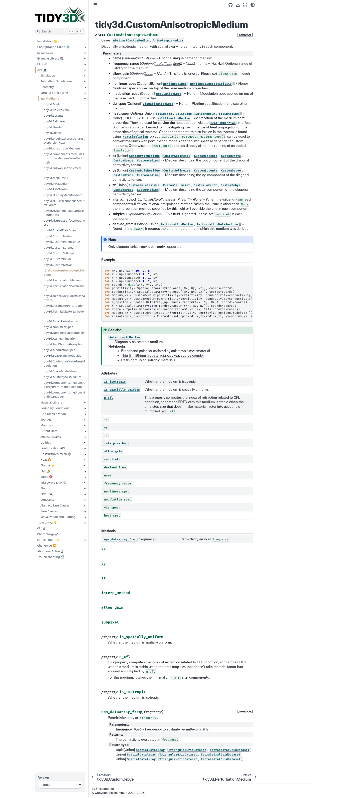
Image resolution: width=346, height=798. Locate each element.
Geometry (47, 87)
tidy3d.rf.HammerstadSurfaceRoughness (64, 213)
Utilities (45, 442)
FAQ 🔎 (42, 64)
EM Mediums (49, 98)
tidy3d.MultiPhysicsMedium (62, 377)
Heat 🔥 (45, 459)
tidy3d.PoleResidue (57, 110)
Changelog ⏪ (46, 545)
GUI (39, 528)
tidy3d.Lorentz (53, 115)
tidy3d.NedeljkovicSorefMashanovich (64, 298)
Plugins (45, 488)
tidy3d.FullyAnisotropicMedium (63, 170)
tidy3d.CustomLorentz (58, 247)
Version (43, 777)
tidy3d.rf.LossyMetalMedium (63, 195)
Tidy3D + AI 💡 (47, 523)
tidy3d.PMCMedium (57, 189)
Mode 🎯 (46, 477)
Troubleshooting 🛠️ (50, 557)
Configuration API (52, 448)
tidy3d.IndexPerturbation (61, 321)
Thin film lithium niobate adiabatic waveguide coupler (162, 355)
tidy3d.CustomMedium (59, 236)
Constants (47, 499)
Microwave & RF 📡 (53, 482)
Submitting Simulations (56, 81)
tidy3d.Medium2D (56, 178)
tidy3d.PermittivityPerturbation (64, 314)
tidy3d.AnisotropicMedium (62, 148)
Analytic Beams (50, 437)
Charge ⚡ (47, 465)
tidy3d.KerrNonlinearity (59, 338)
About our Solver (48, 551)
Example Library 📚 (50, 58)
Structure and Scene (54, 93)
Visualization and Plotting (57, 517)
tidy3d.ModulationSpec (59, 350)
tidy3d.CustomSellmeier (60, 253)
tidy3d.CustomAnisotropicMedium (64, 272)
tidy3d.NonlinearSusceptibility (64, 333)
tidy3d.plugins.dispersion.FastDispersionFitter (64, 140)
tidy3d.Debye (52, 133)
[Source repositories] (230, 5)
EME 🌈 (45, 471)
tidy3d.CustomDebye (58, 264)
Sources (45, 419)
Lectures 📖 (45, 52)
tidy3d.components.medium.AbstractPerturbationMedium (64, 385)
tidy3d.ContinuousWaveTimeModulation (64, 363)
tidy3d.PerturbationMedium (62, 280)
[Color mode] (252, 4)
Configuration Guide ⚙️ (53, 47)
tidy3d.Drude (52, 127)
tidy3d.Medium (54, 104)
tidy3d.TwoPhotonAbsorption (63, 344)
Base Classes (49, 511)
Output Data (48, 431)
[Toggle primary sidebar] (95, 5)
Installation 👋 (47, 41)
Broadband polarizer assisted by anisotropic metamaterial (165, 351)
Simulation (47, 75)
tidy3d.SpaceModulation (60, 371)
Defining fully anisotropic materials (148, 360)
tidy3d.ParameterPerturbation (64, 306)
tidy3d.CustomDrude (58, 259)
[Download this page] (238, 5)
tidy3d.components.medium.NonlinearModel (64, 394)
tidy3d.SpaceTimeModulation (63, 355)
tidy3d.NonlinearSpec (58, 327)
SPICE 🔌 (46, 494)
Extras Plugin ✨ (48, 540)
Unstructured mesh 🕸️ (55, 454)
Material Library (51, 402)
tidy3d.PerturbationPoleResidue (64, 288)
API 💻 (42, 70)
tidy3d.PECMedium (56, 184)
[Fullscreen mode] (245, 5)
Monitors (46, 425)
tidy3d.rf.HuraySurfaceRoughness (64, 223)
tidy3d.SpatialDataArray (60, 230)
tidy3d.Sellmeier (54, 121)
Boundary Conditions (54, 408)
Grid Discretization (53, 414)
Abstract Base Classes (55, 505)
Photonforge (46, 534)
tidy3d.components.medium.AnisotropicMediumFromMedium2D (64, 158)
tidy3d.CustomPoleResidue (62, 242)
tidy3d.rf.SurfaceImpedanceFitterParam (64, 203)
